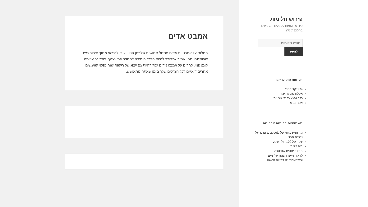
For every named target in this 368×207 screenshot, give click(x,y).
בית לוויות (296, 146)
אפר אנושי (296, 102)
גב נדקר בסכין (293, 89)
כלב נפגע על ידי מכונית (288, 98)
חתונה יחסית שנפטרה (288, 151)
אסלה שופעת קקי (292, 93)
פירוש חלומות (286, 19)
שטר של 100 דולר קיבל (288, 141)
